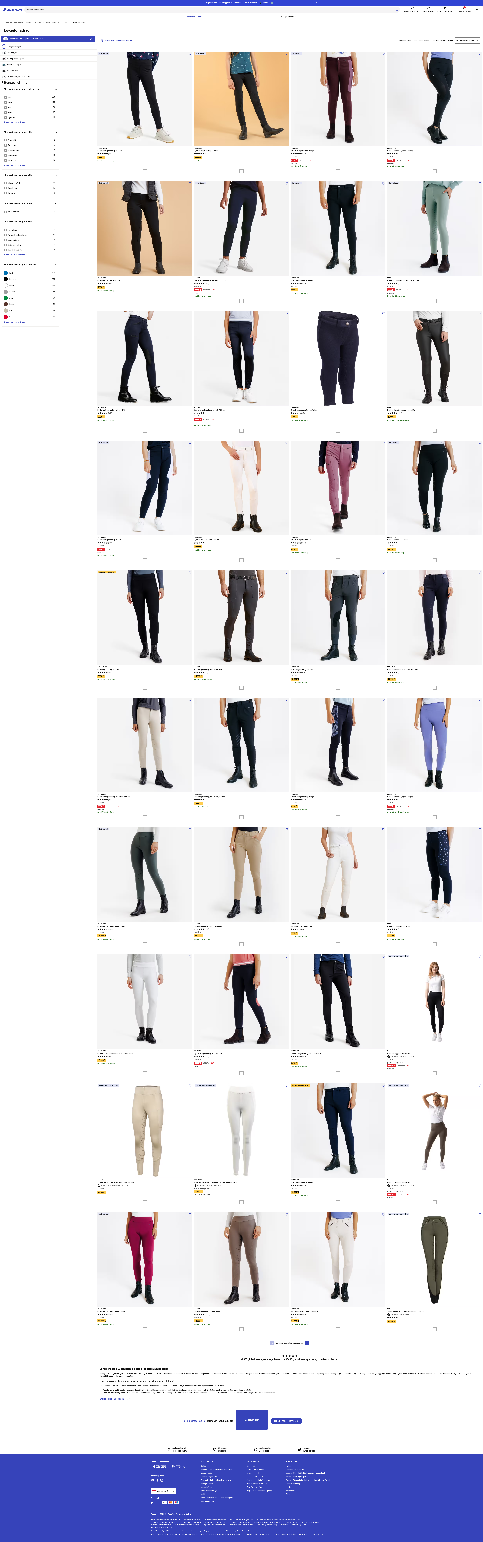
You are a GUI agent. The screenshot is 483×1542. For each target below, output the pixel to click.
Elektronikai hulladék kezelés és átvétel (216, 1480)
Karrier (288, 1487)
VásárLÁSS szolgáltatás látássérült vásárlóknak (305, 1473)
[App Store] (161, 1466)
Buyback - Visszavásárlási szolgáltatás (216, 1470)
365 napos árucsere (255, 1477)
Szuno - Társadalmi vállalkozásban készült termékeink (308, 1480)
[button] (30, 97)
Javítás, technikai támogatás (258, 1480)
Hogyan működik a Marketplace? (260, 1491)
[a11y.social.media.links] (153, 1480)
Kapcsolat (251, 1466)
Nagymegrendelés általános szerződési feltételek (211, 1522)
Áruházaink (290, 1491)
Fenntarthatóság (293, 1484)
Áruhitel (204, 1494)
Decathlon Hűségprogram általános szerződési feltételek (170, 1522)
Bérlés (203, 1466)
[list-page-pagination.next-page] (307, 1343)
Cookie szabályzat (291, 1522)
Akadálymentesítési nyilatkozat (162, 1527)
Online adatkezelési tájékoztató (215, 1520)
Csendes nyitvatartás (295, 1470)
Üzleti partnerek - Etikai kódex (311, 1522)
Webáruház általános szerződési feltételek (165, 1520)
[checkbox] (30, 273)
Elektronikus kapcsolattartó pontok (241, 1525)
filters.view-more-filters (14, 122)
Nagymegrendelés (208, 1501)
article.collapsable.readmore (114, 1399)
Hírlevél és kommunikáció (257, 1484)
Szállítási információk (255, 1470)
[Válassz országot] (163, 1491)
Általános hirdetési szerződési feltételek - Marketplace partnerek (278, 1520)
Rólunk (288, 1466)
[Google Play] (180, 1466)
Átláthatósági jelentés (299, 1525)
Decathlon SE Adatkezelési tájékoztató (267, 1522)
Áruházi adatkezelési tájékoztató (241, 1520)
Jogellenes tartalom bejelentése (214, 1525)
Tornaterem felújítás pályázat (298, 1477)
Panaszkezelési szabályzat (241, 1522)
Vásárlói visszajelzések (192, 1520)
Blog (288, 1494)
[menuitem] (195, 17)
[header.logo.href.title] (12, 10)
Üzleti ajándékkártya (209, 1491)
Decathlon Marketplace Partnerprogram (217, 1498)
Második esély (206, 1473)
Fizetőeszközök (253, 1473)
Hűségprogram (207, 1484)
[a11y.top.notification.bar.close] (316, 3)
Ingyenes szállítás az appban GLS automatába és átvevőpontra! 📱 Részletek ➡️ (239, 3)
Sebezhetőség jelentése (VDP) (267, 1525)
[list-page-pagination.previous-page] (272, 1343)
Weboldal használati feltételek (161, 1525)
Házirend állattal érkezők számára (187, 1525)
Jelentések (284, 1525)
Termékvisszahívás (254, 1487)
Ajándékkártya (206, 1487)
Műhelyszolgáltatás (209, 1477)
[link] (286, 1421)
